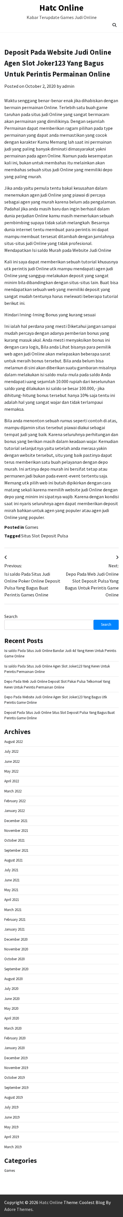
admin (68, 86)
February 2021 (14, 919)
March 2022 (12, 791)
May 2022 (11, 771)
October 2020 (14, 959)
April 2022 (11, 781)
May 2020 (11, 1008)
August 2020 (13, 978)
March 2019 (12, 1146)
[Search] (114, 25)
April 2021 (11, 899)
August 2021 (13, 860)
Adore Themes (18, 1209)
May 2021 (11, 889)
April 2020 (11, 1018)
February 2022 (14, 800)
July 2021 (11, 870)
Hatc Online (61, 7)
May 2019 (11, 1127)
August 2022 (13, 741)
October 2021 (14, 840)
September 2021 (16, 850)
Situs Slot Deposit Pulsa (44, 536)
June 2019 (11, 1117)
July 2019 (11, 1107)
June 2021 (11, 880)
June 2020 (11, 998)
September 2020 (16, 969)
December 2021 (15, 820)
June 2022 (11, 761)
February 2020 (14, 1038)
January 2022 (14, 810)
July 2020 (11, 988)
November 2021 (16, 830)
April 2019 (11, 1136)
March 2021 (12, 909)
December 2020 (15, 939)
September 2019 (16, 1087)
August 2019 (13, 1097)
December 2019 (15, 1058)
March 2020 (12, 1028)
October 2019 (14, 1077)
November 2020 (16, 949)
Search (10, 616)
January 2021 (14, 929)
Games (31, 527)
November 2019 (16, 1067)
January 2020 (14, 1047)
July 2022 (11, 751)
